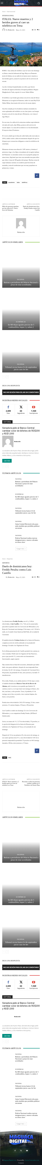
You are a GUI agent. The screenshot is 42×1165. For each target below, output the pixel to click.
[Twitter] (21, 1150)
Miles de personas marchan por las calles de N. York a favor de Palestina (10, 208)
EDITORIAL (7, 422)
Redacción (11, 30)
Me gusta (8, 406)
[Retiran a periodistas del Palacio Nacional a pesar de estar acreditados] (21, 267)
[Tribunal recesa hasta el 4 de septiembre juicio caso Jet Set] (21, 351)
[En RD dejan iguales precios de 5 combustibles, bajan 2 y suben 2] (21, 309)
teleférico (24, 182)
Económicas (21, 322)
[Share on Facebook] (37, 177)
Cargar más (20, 549)
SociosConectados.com (32, 1160)
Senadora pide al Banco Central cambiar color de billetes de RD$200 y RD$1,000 (21, 431)
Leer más (7, 461)
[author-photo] (8, 441)
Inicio (3, 11)
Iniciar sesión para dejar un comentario (21, 392)
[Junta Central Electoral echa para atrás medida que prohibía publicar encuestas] (8, 525)
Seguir (21, 406)
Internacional (11, 11)
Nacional (20, 279)
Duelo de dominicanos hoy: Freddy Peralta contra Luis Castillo (31, 208)
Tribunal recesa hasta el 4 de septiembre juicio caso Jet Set (21, 368)
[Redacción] (4, 29)
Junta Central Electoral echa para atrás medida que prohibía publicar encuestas (27, 526)
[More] (32, 37)
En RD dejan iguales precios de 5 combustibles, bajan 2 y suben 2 (27, 498)
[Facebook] (15, 1150)
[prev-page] (3, 376)
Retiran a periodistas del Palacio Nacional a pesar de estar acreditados (21, 283)
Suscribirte (34, 406)
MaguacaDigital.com (9, 1160)
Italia (18, 182)
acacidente (11, 182)
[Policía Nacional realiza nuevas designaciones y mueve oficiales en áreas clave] (8, 539)
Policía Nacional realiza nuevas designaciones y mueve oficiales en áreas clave (26, 540)
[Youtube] (27, 1150)
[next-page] (7, 376)
